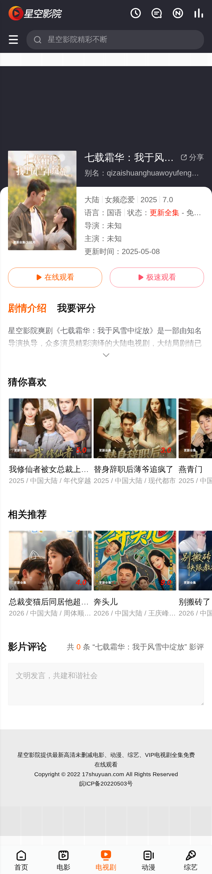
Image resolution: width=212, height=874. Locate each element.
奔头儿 (106, 601)
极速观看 (157, 277)
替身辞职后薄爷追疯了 (134, 469)
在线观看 (55, 277)
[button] (32, 308)
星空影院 (29, 755)
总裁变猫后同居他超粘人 (53, 601)
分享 (192, 157)
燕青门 (191, 469)
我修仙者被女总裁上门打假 (57, 469)
